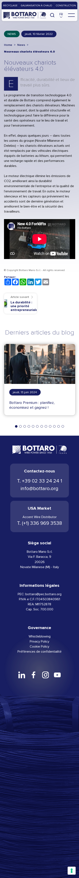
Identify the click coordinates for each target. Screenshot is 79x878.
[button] (61, 15)
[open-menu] (71, 15)
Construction (66, 5)
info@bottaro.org (39, 488)
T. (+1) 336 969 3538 (39, 523)
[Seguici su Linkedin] (22, 675)
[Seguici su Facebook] (33, 675)
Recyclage (10, 5)
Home (8, 45)
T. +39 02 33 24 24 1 (39, 481)
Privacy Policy (39, 641)
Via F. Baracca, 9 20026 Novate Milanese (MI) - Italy (39, 562)
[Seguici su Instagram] (45, 675)
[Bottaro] (25, 15)
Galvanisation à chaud (36, 5)
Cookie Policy (39, 646)
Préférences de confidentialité (39, 651)
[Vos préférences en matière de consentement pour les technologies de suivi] (72, 871)
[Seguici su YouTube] (57, 675)
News (12, 34)
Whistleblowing (40, 636)
